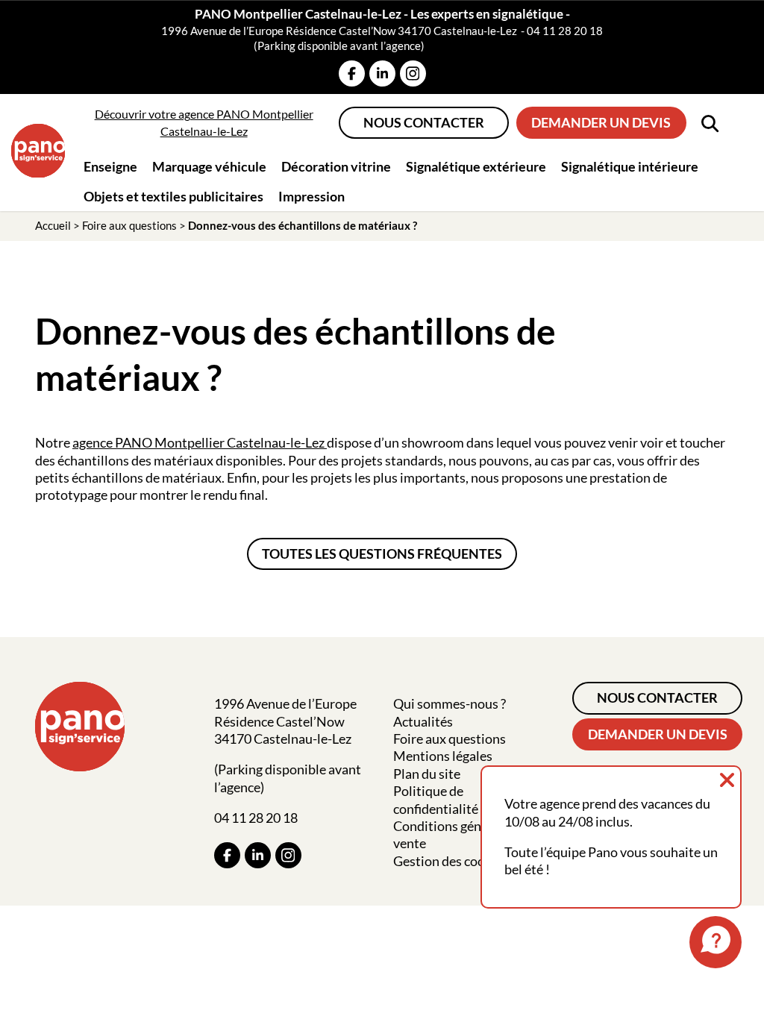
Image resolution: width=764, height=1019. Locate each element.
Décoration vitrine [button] (336, 166)
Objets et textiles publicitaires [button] (173, 196)
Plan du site (426, 773)
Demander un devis (601, 122)
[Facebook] (352, 73)
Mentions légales (442, 755)
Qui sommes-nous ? (449, 703)
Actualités (423, 721)
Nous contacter (423, 122)
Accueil (53, 225)
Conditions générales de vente (463, 834)
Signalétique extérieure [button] (476, 166)
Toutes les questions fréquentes (382, 553)
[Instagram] (413, 73)
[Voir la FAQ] (715, 942)
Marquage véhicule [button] (209, 166)
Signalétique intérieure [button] (629, 166)
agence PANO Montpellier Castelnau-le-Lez (199, 442)
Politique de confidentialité (435, 799)
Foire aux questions (129, 225)
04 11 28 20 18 (565, 30)
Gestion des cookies (450, 861)
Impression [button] (311, 196)
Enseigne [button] (110, 166)
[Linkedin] (382, 73)
